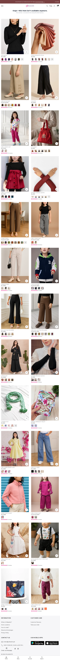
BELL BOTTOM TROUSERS (7, 330)
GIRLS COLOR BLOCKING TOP (8, 192)
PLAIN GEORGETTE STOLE (37, 55)
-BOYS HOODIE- (35, 284)
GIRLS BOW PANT (5, 101)
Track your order (35, 625)
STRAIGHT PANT (5, 284)
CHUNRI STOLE (4, 421)
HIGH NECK (4, 55)
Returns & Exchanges (7, 630)
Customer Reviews (36, 622)
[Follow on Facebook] (15, 649)
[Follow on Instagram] (18, 649)
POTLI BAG (34, 147)
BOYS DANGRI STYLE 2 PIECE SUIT (39, 559)
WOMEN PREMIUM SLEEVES (38, 376)
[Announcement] (30, 2)
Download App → (40, 1)
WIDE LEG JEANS (35, 467)
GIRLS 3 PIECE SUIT (36, 513)
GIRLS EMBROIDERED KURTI (8, 467)
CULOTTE (33, 101)
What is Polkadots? (6, 622)
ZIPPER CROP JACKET (6, 513)
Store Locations (5, 625)
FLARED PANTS (4, 238)
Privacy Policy (5, 632)
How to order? (5, 627)
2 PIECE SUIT (4, 376)
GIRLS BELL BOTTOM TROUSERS (39, 330)
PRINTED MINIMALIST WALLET (38, 421)
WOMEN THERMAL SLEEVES (38, 192)
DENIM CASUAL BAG (6, 605)
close (3, 1)
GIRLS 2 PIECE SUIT (6, 147)
